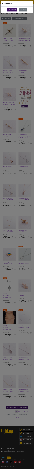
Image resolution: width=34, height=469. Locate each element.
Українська (12, 10)
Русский (23, 10)
